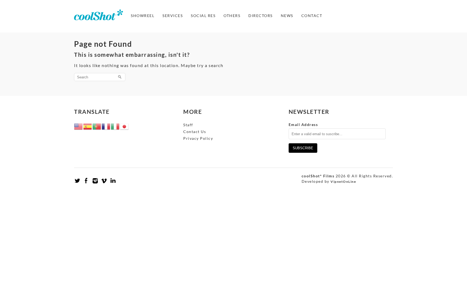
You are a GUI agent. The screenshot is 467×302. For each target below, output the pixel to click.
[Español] (87, 126)
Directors (260, 15)
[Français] (106, 126)
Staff (188, 124)
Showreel (142, 15)
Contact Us (194, 131)
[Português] (97, 126)
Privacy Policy (198, 138)
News (287, 15)
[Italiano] (115, 126)
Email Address (303, 124)
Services (172, 15)
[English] (78, 126)
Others (232, 15)
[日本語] (124, 126)
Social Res (203, 15)
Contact (311, 15)
